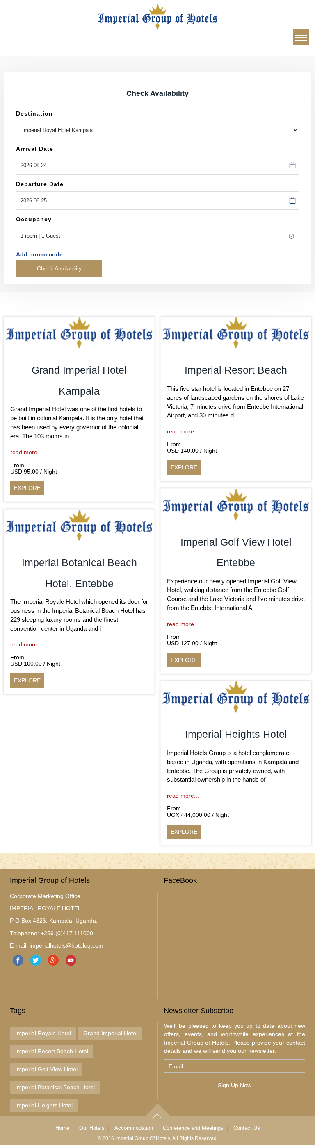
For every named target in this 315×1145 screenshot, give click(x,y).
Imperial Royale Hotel (43, 1033)
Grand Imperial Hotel (110, 1033)
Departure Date (40, 184)
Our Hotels (92, 1128)
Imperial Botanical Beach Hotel (55, 1087)
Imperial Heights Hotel (44, 1105)
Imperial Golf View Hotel (46, 1069)
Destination (34, 113)
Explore (27, 488)
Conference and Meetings (193, 1128)
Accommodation (133, 1128)
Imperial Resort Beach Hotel (51, 1051)
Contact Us (246, 1128)
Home (62, 1128)
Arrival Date (34, 148)
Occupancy (34, 219)
